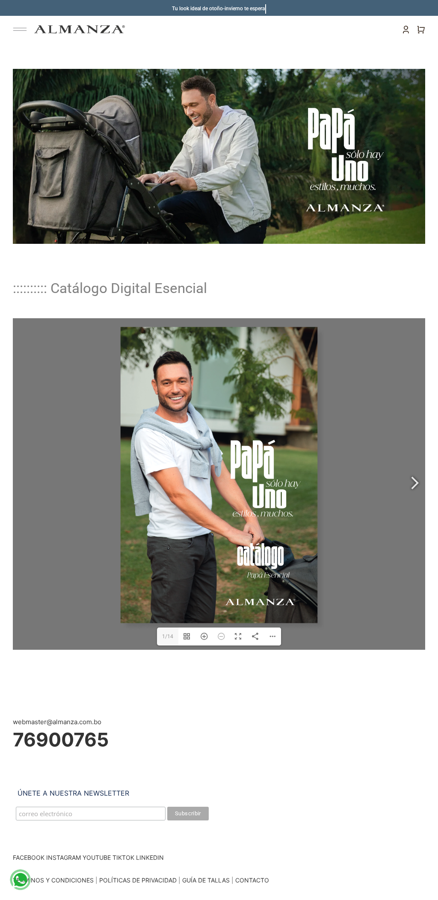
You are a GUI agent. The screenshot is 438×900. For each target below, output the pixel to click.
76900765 (61, 739)
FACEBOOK (28, 857)
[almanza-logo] (79, 28)
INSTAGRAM (63, 857)
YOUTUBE (97, 857)
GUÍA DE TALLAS (206, 880)
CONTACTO (252, 880)
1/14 (167, 636)
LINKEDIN (150, 857)
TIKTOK (123, 857)
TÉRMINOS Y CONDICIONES (53, 880)
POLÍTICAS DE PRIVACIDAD (138, 880)
